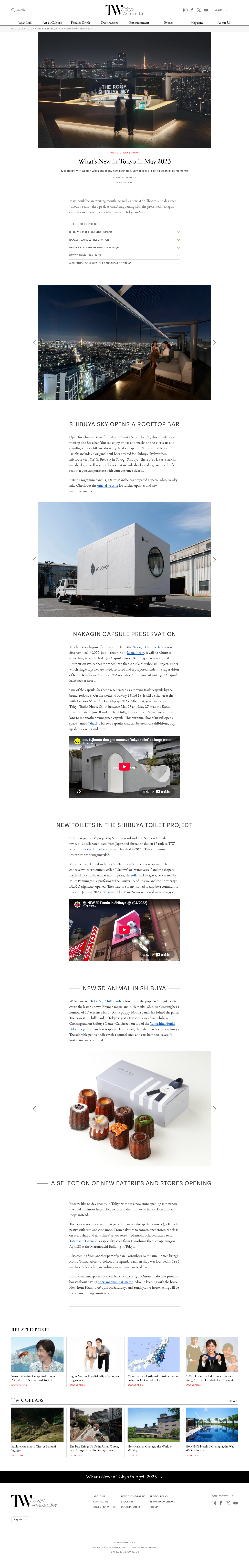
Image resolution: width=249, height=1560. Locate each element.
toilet (135, 875)
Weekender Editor (126, 177)
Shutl (93, 723)
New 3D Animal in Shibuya (85, 255)
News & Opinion (44, 28)
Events (168, 22)
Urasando (110, 892)
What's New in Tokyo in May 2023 (74, 28)
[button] (34, 343)
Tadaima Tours (130, 1507)
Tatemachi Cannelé (83, 1241)
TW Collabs (17, 1456)
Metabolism (135, 652)
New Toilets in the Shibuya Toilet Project (95, 247)
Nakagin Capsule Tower (149, 647)
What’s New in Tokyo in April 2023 (124, 1477)
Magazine (197, 22)
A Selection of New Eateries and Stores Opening (100, 263)
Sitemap (155, 1507)
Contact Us (100, 1501)
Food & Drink (80, 22)
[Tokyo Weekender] (34, 1506)
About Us (224, 22)
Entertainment (139, 22)
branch (126, 1267)
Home (14, 28)
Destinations (109, 22)
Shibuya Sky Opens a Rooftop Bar (90, 232)
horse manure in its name (115, 1282)
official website (107, 485)
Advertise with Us (104, 1507)
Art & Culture (52, 22)
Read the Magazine (133, 1496)
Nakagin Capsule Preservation (89, 239)
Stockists (127, 1501)
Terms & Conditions (162, 1501)
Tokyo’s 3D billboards (105, 1001)
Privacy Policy (159, 1496)
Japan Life (25, 22)
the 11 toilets (96, 849)
